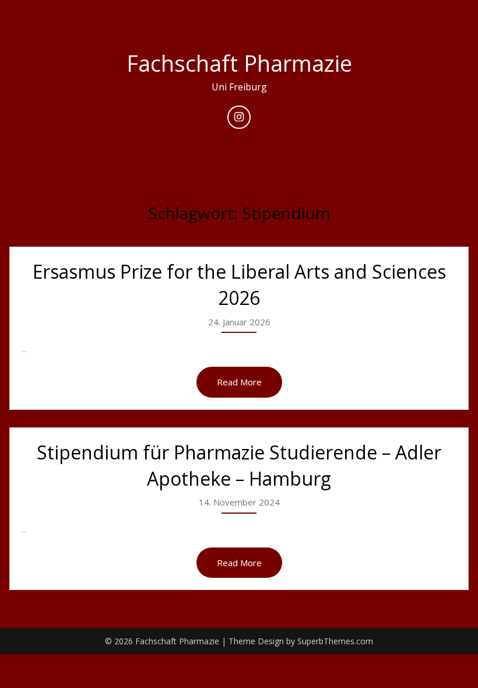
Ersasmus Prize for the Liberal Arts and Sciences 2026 (239, 284)
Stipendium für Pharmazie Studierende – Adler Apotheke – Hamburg (239, 465)
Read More (239, 382)
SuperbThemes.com (335, 641)
